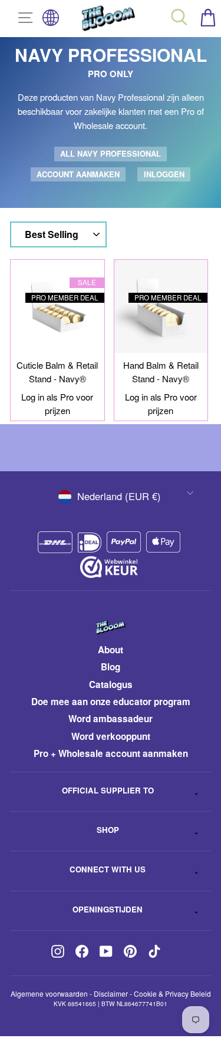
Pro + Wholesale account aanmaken (111, 753)
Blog (110, 666)
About (110, 649)
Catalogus (111, 684)
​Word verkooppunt (110, 736)
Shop (108, 829)
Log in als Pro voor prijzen (57, 403)
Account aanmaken (78, 174)
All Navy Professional (110, 153)
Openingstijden (107, 909)
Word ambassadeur (110, 718)
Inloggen (164, 174)
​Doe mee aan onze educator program (110, 701)
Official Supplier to (108, 790)
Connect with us (108, 869)
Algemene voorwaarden (49, 993)
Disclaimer (111, 993)
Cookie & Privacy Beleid (172, 993)
